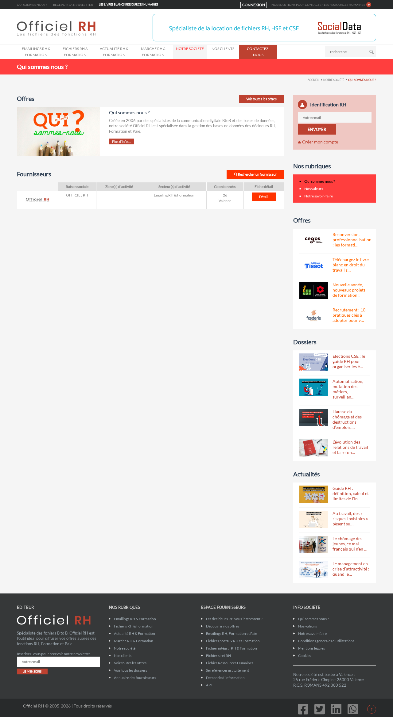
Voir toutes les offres (261, 99)
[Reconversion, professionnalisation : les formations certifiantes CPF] (313, 240)
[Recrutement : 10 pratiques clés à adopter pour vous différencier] (313, 315)
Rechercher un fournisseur (257, 174)
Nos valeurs (313, 188)
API (209, 685)
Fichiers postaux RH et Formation (233, 641)
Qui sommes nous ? (32, 4)
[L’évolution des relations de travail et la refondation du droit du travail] (313, 447)
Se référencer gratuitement (227, 670)
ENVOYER (317, 129)
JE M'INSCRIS (32, 671)
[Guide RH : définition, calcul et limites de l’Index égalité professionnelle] (313, 494)
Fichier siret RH (218, 655)
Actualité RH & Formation (114, 51)
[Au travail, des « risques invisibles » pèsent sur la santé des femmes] (313, 519)
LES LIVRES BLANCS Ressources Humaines (128, 4)
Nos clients (223, 48)
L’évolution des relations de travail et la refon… (350, 447)
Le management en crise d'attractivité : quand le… (351, 569)
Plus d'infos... (121, 141)
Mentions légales (311, 648)
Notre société (190, 48)
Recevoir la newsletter (73, 4)
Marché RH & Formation (153, 51)
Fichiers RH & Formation (75, 51)
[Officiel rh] (76, 28)
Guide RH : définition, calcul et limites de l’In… (351, 493)
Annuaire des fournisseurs (135, 677)
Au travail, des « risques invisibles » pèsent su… (350, 518)
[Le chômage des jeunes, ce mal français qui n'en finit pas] (313, 544)
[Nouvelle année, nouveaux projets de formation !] (313, 290)
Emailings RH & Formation (36, 51)
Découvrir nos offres (222, 626)
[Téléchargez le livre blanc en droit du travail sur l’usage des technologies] (313, 265)
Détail (263, 197)
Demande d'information (225, 677)
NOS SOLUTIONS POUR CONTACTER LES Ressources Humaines (318, 4)
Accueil (313, 80)
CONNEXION (253, 4)
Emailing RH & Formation (174, 195)
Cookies (304, 655)
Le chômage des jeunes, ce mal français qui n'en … (350, 543)
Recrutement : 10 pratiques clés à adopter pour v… (349, 315)
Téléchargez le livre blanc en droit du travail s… (351, 265)
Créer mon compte (319, 141)
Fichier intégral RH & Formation (231, 648)
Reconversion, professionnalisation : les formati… (352, 239)
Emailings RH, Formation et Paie (231, 633)
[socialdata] (264, 27)
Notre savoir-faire (318, 196)
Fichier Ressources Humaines (229, 663)
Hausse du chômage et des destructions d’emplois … (347, 419)
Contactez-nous (258, 51)
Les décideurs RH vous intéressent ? (234, 618)
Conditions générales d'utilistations (326, 641)
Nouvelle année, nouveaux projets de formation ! (349, 290)
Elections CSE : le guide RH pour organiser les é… (349, 361)
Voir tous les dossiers (130, 670)
